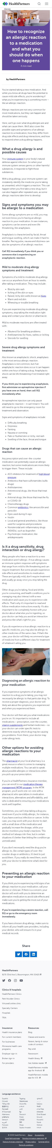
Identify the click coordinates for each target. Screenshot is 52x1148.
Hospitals (6, 1013)
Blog (30, 1032)
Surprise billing (43, 1142)
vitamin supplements (12, 725)
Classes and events (36, 1037)
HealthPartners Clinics (11, 994)
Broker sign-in (8, 1058)
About (30, 1135)
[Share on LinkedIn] (33, 954)
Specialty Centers (9, 1008)
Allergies (7, 9)
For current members (11, 1037)
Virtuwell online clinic (11, 1003)
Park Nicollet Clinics (11, 999)
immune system (15, 159)
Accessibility (39, 1135)
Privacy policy (31, 1142)
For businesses (8, 1042)
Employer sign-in (9, 1054)
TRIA (4, 1018)
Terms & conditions (26, 1145)
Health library (34, 1058)
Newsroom (33, 1054)
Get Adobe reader (36, 1063)
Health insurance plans (12, 1032)
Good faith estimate (12, 1138)
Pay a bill (32, 1049)
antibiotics (23, 507)
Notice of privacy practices (13, 1142)
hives (43, 296)
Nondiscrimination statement (33, 1138)
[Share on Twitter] (18, 954)
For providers (8, 1063)
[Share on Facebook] (26, 954)
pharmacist (11, 761)
